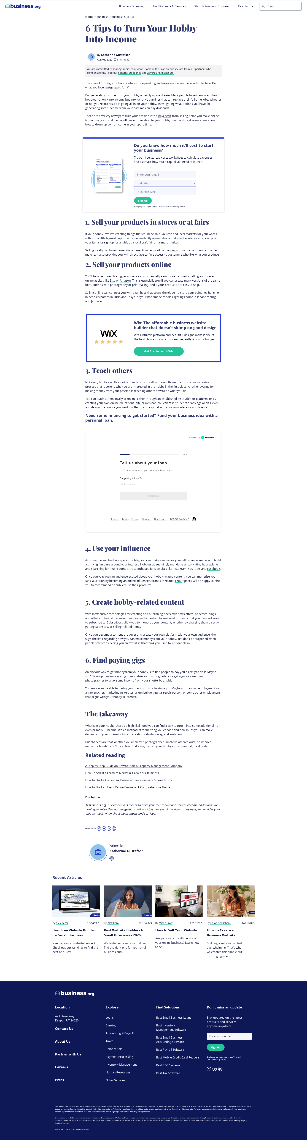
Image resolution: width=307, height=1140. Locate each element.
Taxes (109, 1041)
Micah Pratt (166, 923)
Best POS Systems (168, 1065)
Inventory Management (121, 1064)
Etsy (112, 280)
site (138, 403)
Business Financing (131, 6)
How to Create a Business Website (221, 932)
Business (102, 17)
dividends (162, 108)
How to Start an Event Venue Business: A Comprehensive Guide (127, 787)
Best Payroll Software (170, 1050)
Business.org (62, 1129)
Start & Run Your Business (212, 6)
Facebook (213, 569)
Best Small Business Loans (173, 1018)
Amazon (125, 280)
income (129, 680)
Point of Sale (114, 1049)
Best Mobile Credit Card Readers (178, 1057)
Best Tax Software (168, 1073)
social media (199, 560)
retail (178, 581)
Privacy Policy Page (237, 1120)
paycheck (164, 116)
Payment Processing (119, 1057)
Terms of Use (163, 206)
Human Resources (118, 1072)
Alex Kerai (62, 923)
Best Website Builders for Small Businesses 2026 (125, 932)
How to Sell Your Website (176, 930)
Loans (110, 1018)
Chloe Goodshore (220, 923)
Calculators (245, 6)
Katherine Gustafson (116, 55)
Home (89, 17)
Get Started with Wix (159, 351)
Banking (111, 1025)
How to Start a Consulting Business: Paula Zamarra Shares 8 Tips (128, 780)
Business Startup (122, 17)
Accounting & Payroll (120, 1033)
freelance (110, 676)
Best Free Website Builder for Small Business (73, 932)
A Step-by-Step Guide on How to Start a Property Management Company (133, 766)
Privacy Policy (179, 206)
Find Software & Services (169, 6)
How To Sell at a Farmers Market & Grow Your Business (122, 773)
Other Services (115, 1080)
